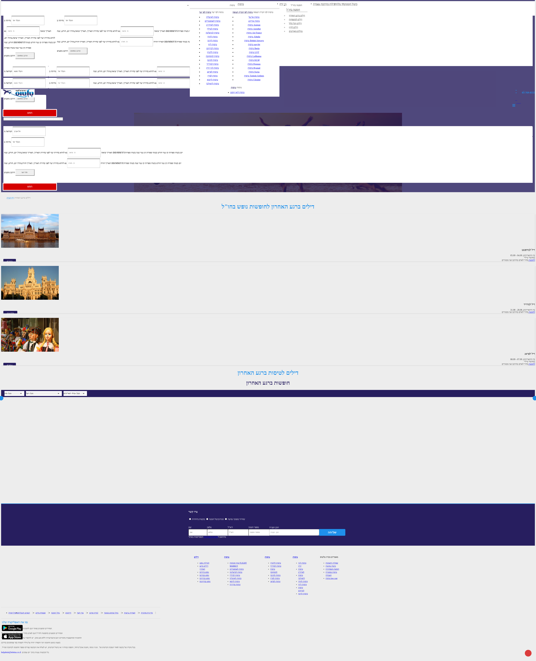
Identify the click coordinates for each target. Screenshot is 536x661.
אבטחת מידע (41, 613)
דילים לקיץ (293, 27)
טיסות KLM (254, 60)
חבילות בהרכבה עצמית (325, 4)
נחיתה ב (7, 142)
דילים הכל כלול (295, 23)
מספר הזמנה (253, 527)
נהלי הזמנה (55, 613)
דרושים (68, 613)
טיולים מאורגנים (296, 31)
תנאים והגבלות (24, 613)
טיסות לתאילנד (212, 83)
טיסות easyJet (254, 44)
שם (189, 527)
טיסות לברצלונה (212, 33)
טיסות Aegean (254, 25)
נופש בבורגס (204, 575)
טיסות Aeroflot (254, 29)
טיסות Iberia (254, 48)
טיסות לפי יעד (205, 12)
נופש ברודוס (204, 572)
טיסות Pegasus (254, 64)
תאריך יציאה (106, 152)
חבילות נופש (204, 563)
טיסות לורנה (212, 40)
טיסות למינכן (212, 60)
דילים (196, 557)
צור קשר (80, 613)
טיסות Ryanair (254, 68)
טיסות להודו (212, 36)
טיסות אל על (254, 17)
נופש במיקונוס (205, 581)
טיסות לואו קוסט (237, 92)
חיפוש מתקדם (31, 119)
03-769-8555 (528, 92)
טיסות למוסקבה (212, 56)
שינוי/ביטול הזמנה (216, 519)
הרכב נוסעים (9, 98)
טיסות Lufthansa (254, 56)
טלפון (209, 527)
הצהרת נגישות (129, 613)
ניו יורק (282, 4)
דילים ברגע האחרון (297, 15)
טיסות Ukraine (254, 79)
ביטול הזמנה (351, 4)
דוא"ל (230, 527)
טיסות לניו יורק (212, 68)
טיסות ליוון (212, 44)
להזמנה (531, 260)
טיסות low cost (331, 578)
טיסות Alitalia (254, 36)
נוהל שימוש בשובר (111, 613)
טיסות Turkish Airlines (254, 76)
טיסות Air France (254, 33)
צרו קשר (193, 511)
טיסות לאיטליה (212, 17)
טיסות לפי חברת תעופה (243, 12)
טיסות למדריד (212, 64)
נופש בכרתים (205, 578)
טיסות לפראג (212, 72)
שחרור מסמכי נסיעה (236, 519)
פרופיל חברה (13, 613)
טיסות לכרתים (212, 48)
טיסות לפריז (213, 76)
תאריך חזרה (106, 163)
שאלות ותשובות (332, 563)
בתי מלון (341, 4)
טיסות (232, 5)
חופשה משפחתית (332, 569)
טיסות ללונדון (212, 52)
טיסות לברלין (212, 29)
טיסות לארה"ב (212, 25)
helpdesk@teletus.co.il (11, 652)
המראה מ (8, 131)
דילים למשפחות (295, 19)
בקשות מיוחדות (198, 519)
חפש (29, 112)
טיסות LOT (254, 52)
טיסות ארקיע (254, 21)
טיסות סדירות (235, 584)
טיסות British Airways (254, 40)
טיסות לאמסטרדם (212, 21)
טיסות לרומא (212, 79)
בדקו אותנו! (93, 613)
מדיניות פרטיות (147, 613)
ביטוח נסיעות (331, 566)
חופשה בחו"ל (296, 5)
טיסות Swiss (254, 72)
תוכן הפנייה (274, 527)
